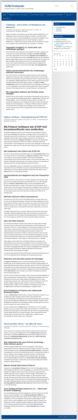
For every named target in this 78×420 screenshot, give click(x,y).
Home (4, 14)
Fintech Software (10, 100)
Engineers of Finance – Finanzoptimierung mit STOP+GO (25, 117)
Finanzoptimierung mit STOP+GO (55, 14)
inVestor (37, 29)
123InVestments (14, 6)
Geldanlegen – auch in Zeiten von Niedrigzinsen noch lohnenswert (25, 25)
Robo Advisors (37, 98)
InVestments (25, 31)
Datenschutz (6, 18)
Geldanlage (18, 31)
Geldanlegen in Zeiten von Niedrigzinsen (18, 14)
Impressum (68, 14)
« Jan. (55, 69)
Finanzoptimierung (10, 31)
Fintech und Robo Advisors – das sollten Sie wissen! (23, 324)
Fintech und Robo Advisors (37, 14)
